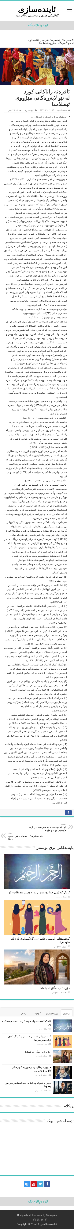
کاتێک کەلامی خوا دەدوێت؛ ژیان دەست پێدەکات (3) (39, 892)
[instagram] (27, 1184)
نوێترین (67, 1013)
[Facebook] (47, 1184)
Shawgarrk (51, 1215)
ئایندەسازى (37, 9)
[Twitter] (40, 1184)
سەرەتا (67, 40)
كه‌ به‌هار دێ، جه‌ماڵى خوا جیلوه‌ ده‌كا (25, 836)
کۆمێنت (37, 1013)
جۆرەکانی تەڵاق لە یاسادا (55, 988)
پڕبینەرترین (52, 1013)
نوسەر (24, 1013)
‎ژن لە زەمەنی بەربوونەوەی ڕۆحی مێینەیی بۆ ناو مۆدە (47, 827)
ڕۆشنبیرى (56, 40)
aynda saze (62, 110)
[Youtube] (34, 1184)
